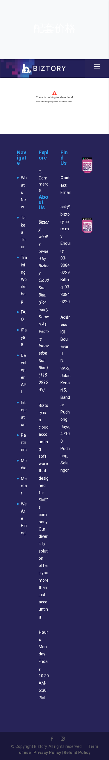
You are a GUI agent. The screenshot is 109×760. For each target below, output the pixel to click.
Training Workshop (24, 279)
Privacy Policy (47, 752)
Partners (24, 442)
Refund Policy (77, 752)
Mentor (24, 485)
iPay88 (24, 337)
